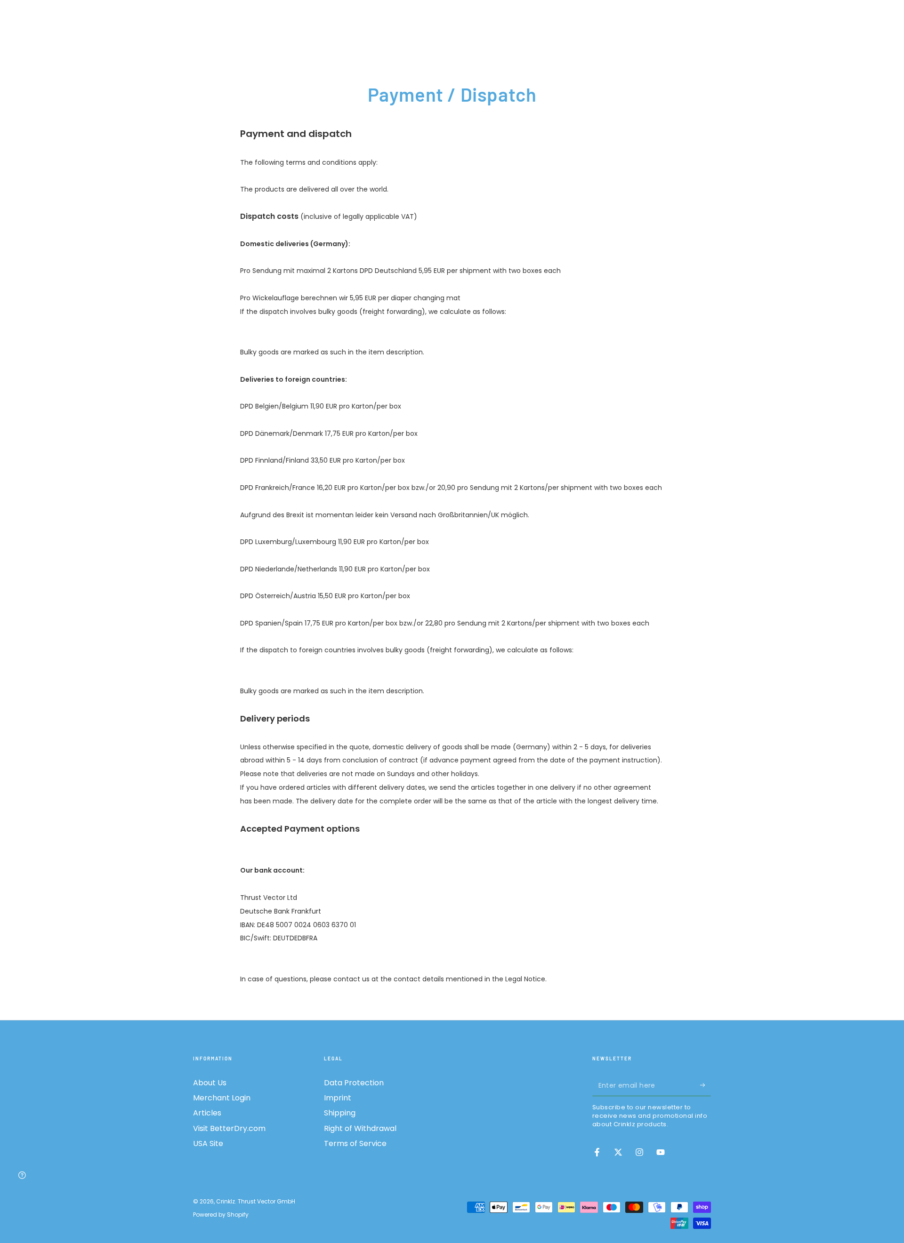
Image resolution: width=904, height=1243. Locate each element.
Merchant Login (221, 1097)
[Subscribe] (705, 1085)
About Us (209, 1082)
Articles (207, 1112)
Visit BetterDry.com (229, 1128)
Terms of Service (355, 1143)
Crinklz (225, 1201)
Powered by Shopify (221, 1215)
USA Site (208, 1143)
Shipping (339, 1112)
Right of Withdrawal (360, 1128)
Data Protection (354, 1082)
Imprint (337, 1097)
